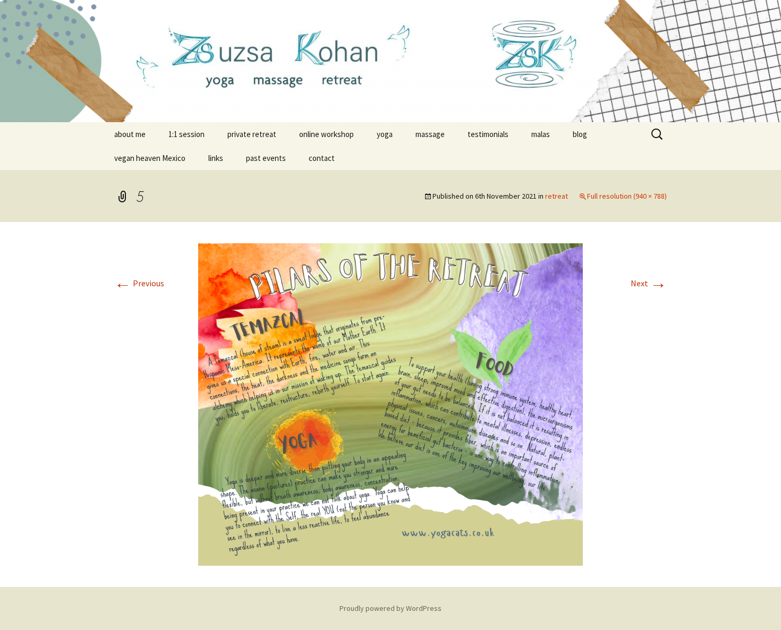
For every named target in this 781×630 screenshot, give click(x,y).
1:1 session (186, 134)
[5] (390, 403)
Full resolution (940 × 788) (627, 196)
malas (540, 134)
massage (430, 134)
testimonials (488, 134)
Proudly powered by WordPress (390, 608)
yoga (385, 134)
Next (649, 283)
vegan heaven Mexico (149, 158)
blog (580, 134)
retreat (556, 196)
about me (130, 134)
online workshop (326, 134)
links (215, 158)
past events (266, 158)
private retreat (251, 134)
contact (322, 158)
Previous (139, 283)
